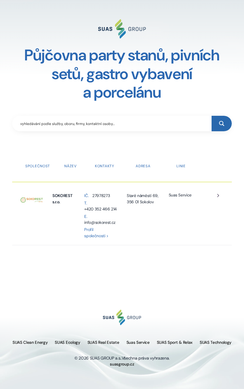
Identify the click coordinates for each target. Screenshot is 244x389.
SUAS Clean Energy (30, 342)
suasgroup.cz (122, 364)
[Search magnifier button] (222, 123)
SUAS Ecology (67, 342)
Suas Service (180, 195)
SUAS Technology (216, 342)
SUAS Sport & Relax (175, 342)
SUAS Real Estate (103, 342)
